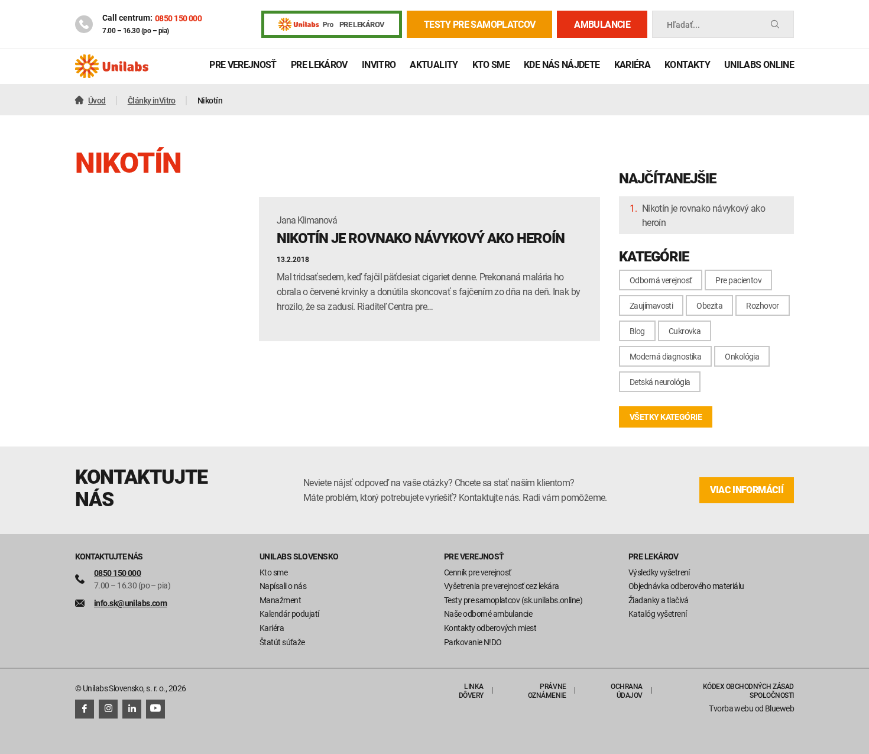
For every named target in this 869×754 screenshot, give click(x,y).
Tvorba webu (731, 708)
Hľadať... (683, 24)
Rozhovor (762, 305)
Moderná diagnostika (665, 356)
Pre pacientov (738, 280)
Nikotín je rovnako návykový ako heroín (703, 215)
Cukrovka (685, 330)
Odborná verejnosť (661, 280)
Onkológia (742, 356)
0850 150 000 (178, 18)
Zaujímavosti (651, 305)
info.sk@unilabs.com (130, 603)
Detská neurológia (660, 381)
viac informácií (746, 490)
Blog (637, 330)
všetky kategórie (666, 416)
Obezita (709, 305)
